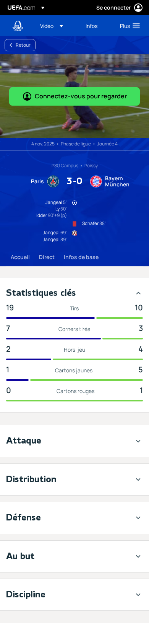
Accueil (20, 257)
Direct (47, 257)
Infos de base (81, 257)
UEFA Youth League (17, 26)
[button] (51, 25)
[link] (91, 25)
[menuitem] (56, 25)
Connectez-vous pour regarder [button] (81, 96)
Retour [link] (23, 45)
